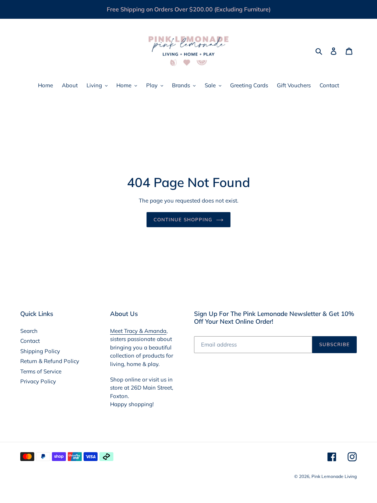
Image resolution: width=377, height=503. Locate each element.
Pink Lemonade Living (334, 476)
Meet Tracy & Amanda (138, 330)
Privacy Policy (38, 381)
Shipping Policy (40, 351)
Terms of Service (40, 371)
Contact (30, 340)
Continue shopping (183, 219)
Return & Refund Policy (49, 361)
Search (29, 330)
